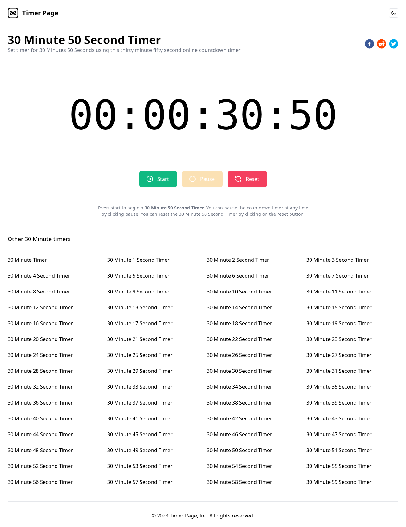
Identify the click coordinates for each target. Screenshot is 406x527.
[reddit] (381, 44)
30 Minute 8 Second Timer (39, 291)
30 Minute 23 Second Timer (339, 339)
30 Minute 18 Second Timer (239, 323)
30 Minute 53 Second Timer (140, 466)
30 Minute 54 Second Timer (239, 466)
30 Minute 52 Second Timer (40, 466)
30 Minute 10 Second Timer (239, 291)
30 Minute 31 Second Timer (339, 370)
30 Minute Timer (27, 259)
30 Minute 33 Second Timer (140, 386)
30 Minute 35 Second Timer (339, 386)
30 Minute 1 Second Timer (138, 259)
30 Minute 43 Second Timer (339, 418)
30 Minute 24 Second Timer (40, 355)
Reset (252, 178)
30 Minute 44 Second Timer (40, 434)
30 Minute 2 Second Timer (238, 259)
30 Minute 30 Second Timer (239, 370)
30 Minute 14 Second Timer (239, 307)
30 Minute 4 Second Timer (39, 275)
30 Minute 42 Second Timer (239, 418)
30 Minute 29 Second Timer (140, 370)
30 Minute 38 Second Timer (239, 402)
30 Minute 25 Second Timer (140, 355)
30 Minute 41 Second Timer (140, 418)
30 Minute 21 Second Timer (140, 339)
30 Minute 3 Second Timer (337, 259)
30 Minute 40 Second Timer (40, 418)
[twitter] (393, 44)
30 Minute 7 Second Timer (337, 275)
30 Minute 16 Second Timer (40, 323)
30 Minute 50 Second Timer (239, 450)
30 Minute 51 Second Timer (339, 450)
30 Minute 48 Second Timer (40, 450)
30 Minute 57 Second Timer (140, 481)
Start (163, 178)
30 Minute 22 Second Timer (239, 339)
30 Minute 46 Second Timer (239, 434)
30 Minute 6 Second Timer (238, 275)
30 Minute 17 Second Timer (140, 323)
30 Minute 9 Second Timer (138, 291)
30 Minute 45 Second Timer (140, 434)
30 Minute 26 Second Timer (239, 355)
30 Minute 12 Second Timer (40, 307)
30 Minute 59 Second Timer (339, 481)
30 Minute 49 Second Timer (140, 450)
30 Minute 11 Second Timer (339, 291)
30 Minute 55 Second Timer (339, 466)
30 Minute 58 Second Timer (239, 481)
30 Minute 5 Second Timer (138, 275)
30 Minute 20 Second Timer (40, 339)
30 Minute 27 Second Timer (339, 355)
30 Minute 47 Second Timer (339, 434)
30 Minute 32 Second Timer (40, 386)
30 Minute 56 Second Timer (40, 481)
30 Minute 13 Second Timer (140, 307)
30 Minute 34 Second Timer (239, 386)
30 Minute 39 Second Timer (339, 402)
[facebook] (369, 44)
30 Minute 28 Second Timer (40, 370)
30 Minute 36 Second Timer (40, 402)
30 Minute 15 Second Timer (339, 307)
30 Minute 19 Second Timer (339, 323)
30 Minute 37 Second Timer (140, 402)
